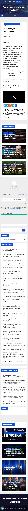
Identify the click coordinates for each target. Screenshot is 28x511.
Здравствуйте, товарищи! (14, 482)
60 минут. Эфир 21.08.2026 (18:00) (13, 267)
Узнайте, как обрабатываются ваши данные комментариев (13, 209)
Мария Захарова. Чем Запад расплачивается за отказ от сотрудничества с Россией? (9, 113)
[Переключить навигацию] (15, 15)
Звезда (5, 431)
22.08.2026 (8, 439)
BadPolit (11, 508)
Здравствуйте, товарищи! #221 (12, 264)
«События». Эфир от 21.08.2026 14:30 (13, 349)
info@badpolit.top (21, 508)
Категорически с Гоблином (10, 148)
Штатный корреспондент (9, 134)
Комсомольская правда (16, 164)
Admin (15, 439)
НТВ (5, 449)
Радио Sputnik (7, 150)
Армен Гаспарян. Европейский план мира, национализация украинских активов (18, 113)
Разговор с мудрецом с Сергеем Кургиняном (14, 433)
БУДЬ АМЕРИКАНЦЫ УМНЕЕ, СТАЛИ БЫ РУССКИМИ (13, 437)
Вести (5, 465)
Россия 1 (10, 465)
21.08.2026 (8, 472)
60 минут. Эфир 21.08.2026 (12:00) (13, 361)
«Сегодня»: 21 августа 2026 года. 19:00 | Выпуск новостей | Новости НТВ (13, 278)
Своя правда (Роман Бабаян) (13, 449)
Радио (18, 148)
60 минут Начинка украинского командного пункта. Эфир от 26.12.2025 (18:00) (14, 382)
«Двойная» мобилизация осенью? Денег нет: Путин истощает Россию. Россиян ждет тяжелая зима (13, 333)
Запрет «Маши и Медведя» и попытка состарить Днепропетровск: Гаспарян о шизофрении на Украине (14, 291)
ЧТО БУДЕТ (6, 25)
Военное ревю (7, 164)
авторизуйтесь (23, 194)
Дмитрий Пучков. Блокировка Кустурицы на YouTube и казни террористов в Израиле (12, 326)
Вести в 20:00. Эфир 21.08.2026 (12, 260)
